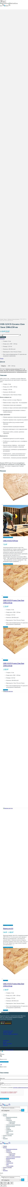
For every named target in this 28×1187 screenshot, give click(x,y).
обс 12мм (6, 370)
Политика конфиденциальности (10, 1034)
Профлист (8, 1118)
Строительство (9, 1130)
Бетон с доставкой (7, 1043)
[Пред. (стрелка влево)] (1, 1185)
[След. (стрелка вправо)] (5, 1185)
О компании (6, 1040)
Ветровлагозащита (10, 1126)
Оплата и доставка (7, 1032)
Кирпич (8, 1127)
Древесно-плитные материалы (13, 319)
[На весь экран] (5, 1183)
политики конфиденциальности (20, 1087)
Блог (4, 1137)
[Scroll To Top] (1, 1065)
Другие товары (9, 1134)
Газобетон (8, 1129)
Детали (1, 358)
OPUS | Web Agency (10, 1049)
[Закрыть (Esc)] (11, 1183)
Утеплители (9, 1120)
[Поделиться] (8, 1183)
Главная (1, 319)
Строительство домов (8, 1030)
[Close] (0, 1141)
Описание (2, 338)
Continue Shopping (4, 1061)
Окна (7, 1132)
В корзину (3, 337)
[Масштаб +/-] (1, 1183)
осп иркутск (12, 370)
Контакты (5, 1045)
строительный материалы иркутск (8, 372)
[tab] (14, 339)
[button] (5, 597)
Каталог (5, 319)
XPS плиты (12, 1123)
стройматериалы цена (21, 372)
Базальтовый (12, 1121)
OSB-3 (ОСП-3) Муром (10, 541)
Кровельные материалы (11, 1117)
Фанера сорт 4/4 (8, 928)
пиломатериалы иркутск (21, 370)
